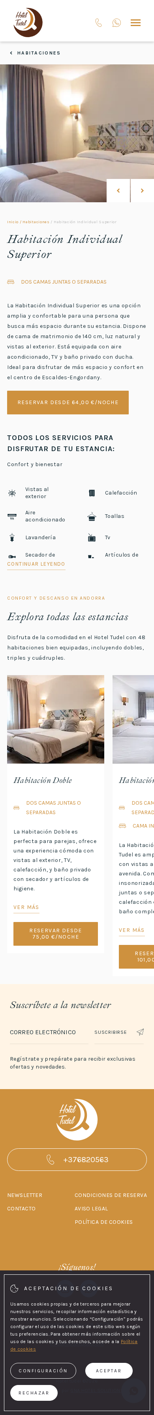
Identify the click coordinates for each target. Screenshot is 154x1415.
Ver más (26, 907)
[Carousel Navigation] (130, 190)
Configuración (43, 1371)
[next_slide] (142, 190)
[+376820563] (117, 22)
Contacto (21, 1208)
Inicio (13, 222)
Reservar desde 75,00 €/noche (55, 933)
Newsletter (24, 1195)
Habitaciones (39, 53)
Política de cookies (104, 1222)
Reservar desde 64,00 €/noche (67, 402)
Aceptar (109, 1371)
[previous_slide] (118, 190)
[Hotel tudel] (28, 22)
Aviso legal (91, 1208)
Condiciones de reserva (111, 1195)
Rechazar (34, 1393)
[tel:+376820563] (98, 22)
